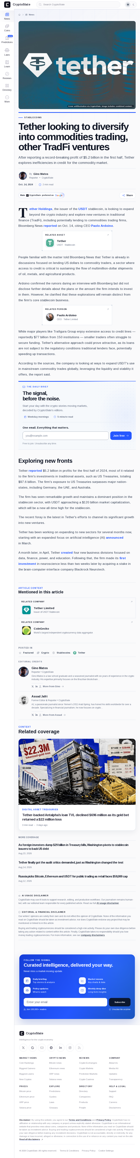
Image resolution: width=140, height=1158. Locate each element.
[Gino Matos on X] (33, 686)
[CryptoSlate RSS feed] (79, 1048)
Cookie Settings (106, 1151)
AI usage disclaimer (108, 903)
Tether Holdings (40, 209)
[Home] (19, 14)
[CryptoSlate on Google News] (33, 1048)
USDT (82, 209)
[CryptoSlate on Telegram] (51, 1048)
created (67, 552)
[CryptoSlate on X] (23, 1048)
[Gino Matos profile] (23, 672)
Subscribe (119, 1002)
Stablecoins (33, 118)
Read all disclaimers (29, 1139)
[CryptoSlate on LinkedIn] (61, 1048)
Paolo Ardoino (102, 226)
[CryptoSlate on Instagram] (70, 1048)
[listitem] (26, 652)
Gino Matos (40, 174)
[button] (7, 99)
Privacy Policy (103, 1120)
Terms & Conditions (69, 1151)
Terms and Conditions (80, 1120)
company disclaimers (93, 935)
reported (50, 226)
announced (114, 537)
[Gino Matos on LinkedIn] (36, 686)
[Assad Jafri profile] (23, 700)
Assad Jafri (39, 696)
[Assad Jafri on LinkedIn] (36, 715)
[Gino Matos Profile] (22, 175)
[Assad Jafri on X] (33, 715)
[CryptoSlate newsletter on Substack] (42, 1048)
